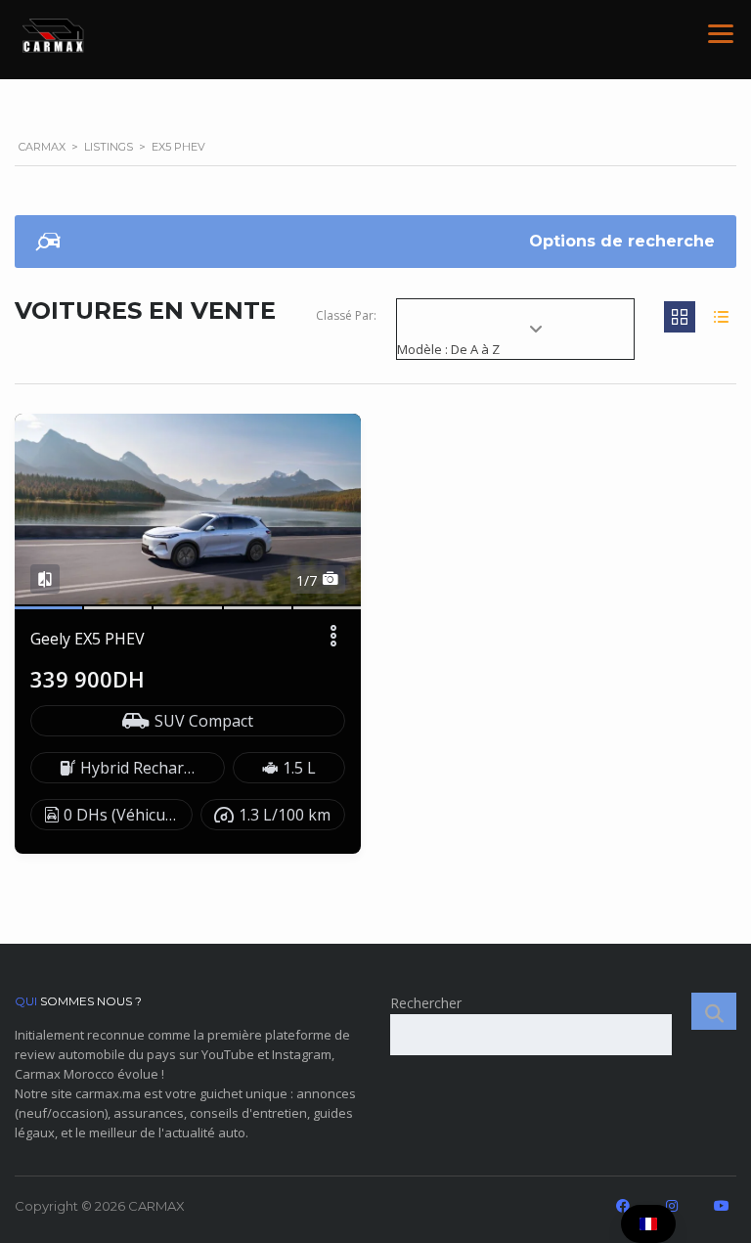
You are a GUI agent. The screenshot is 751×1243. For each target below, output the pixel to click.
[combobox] (515, 340)
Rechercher (426, 1003)
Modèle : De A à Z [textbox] (448, 349)
